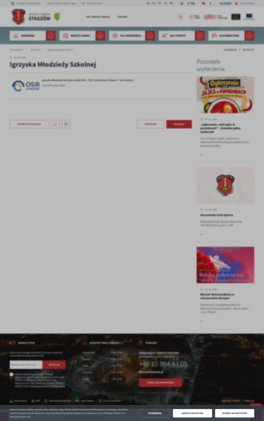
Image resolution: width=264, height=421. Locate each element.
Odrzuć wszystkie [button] (193, 413)
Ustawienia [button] (154, 413)
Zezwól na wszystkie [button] (234, 413)
